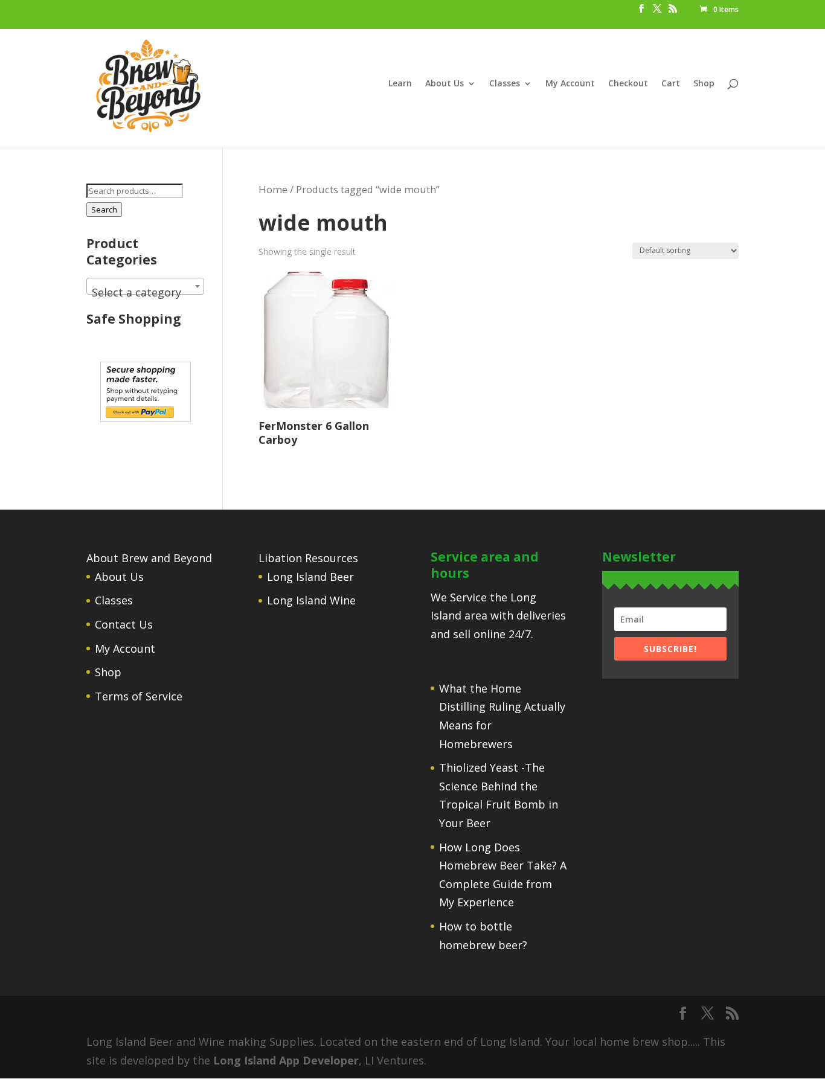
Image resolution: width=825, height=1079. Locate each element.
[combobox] (145, 286)
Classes (504, 84)
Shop (703, 84)
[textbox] (145, 292)
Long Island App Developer (286, 1060)
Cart (670, 84)
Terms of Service (138, 696)
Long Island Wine (311, 600)
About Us (444, 84)
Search (104, 209)
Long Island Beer (310, 576)
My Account (570, 84)
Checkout (628, 84)
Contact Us (124, 624)
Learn (400, 84)
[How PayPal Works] (145, 418)
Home (272, 189)
